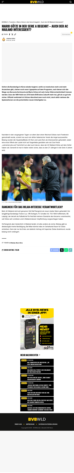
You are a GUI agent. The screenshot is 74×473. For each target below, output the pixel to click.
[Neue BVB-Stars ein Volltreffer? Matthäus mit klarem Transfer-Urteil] (37, 400)
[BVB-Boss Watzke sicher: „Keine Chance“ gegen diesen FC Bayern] (37, 377)
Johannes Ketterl (10, 38)
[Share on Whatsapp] (66, 250)
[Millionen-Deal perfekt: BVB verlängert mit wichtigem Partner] (37, 369)
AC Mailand (12, 243)
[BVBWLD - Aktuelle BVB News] (37, 2)
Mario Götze (19, 243)
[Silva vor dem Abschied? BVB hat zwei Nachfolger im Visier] (37, 392)
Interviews (30, 360)
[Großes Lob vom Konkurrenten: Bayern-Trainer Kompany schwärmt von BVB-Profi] (37, 407)
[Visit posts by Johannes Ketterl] (4, 39)
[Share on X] (12, 34)
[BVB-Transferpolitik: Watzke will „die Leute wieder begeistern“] (37, 362)
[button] (3, 2)
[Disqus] (37, 279)
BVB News (29, 368)
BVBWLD (5, 22)
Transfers (12, 22)
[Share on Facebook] (9, 34)
